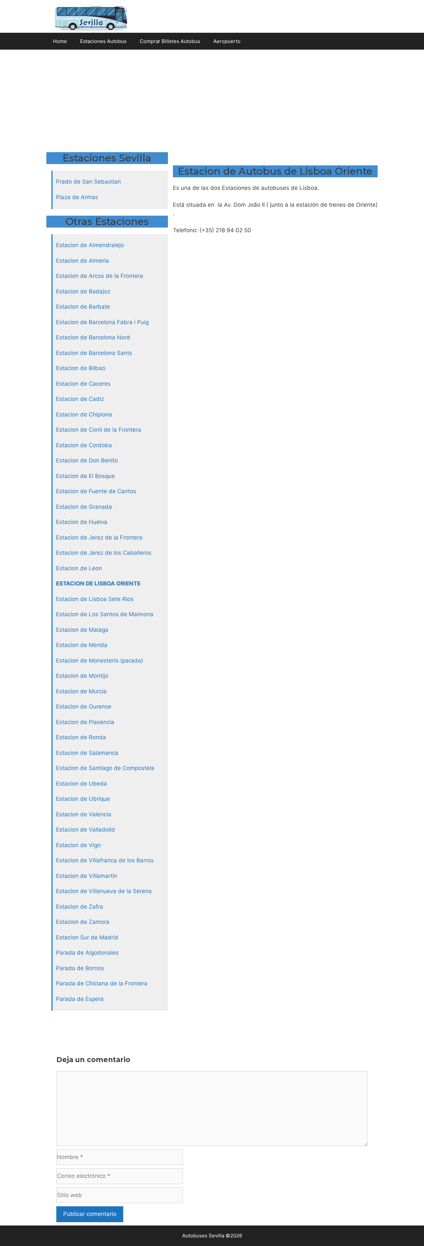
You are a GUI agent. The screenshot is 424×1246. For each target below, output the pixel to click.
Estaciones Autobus (103, 41)
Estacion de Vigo (78, 845)
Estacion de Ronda (81, 737)
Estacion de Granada (84, 506)
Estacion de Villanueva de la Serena (104, 891)
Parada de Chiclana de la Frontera (101, 983)
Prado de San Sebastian (88, 181)
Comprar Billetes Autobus (170, 41)
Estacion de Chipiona (84, 414)
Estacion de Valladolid (85, 829)
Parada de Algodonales (87, 952)
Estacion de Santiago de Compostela (105, 768)
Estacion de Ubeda (81, 783)
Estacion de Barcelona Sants (94, 353)
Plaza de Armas (77, 197)
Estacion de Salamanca (87, 753)
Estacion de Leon (79, 568)
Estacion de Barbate (83, 306)
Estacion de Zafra (79, 906)
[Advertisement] (214, 10)
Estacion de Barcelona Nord (93, 337)
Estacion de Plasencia (85, 722)
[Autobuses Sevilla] (91, 18)
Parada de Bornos (80, 968)
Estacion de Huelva (81, 522)
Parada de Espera (80, 999)
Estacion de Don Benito (87, 460)
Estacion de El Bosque (85, 476)
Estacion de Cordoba (84, 445)
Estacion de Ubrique (83, 798)
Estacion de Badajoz (83, 291)
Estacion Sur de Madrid (87, 937)
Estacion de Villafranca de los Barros (105, 860)
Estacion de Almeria (82, 260)
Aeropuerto (226, 41)
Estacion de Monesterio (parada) (99, 660)
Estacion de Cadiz (80, 399)
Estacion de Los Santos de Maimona (104, 614)
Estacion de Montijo (82, 675)
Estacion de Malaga (82, 629)
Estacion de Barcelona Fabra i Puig (102, 322)
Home (60, 41)
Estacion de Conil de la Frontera (98, 429)
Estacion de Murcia (81, 691)
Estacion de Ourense (83, 706)
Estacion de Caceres (83, 383)
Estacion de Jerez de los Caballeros (103, 552)
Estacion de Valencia (83, 814)
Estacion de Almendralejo (90, 245)
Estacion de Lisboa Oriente (98, 583)
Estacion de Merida (81, 645)
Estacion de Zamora (82, 922)
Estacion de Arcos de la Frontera (99, 276)
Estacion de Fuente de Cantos (96, 491)
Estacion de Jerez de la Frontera (99, 537)
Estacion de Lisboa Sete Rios (94, 599)
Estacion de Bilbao (80, 368)
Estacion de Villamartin (86, 876)
